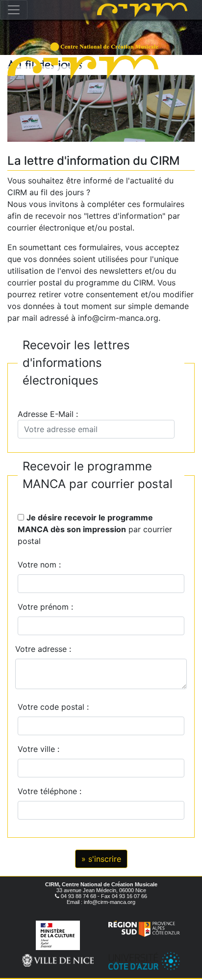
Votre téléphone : (52, 791)
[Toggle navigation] (13, 10)
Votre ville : (41, 749)
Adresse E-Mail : (50, 414)
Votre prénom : (45, 607)
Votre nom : (39, 564)
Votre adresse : (43, 649)
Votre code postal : (56, 707)
